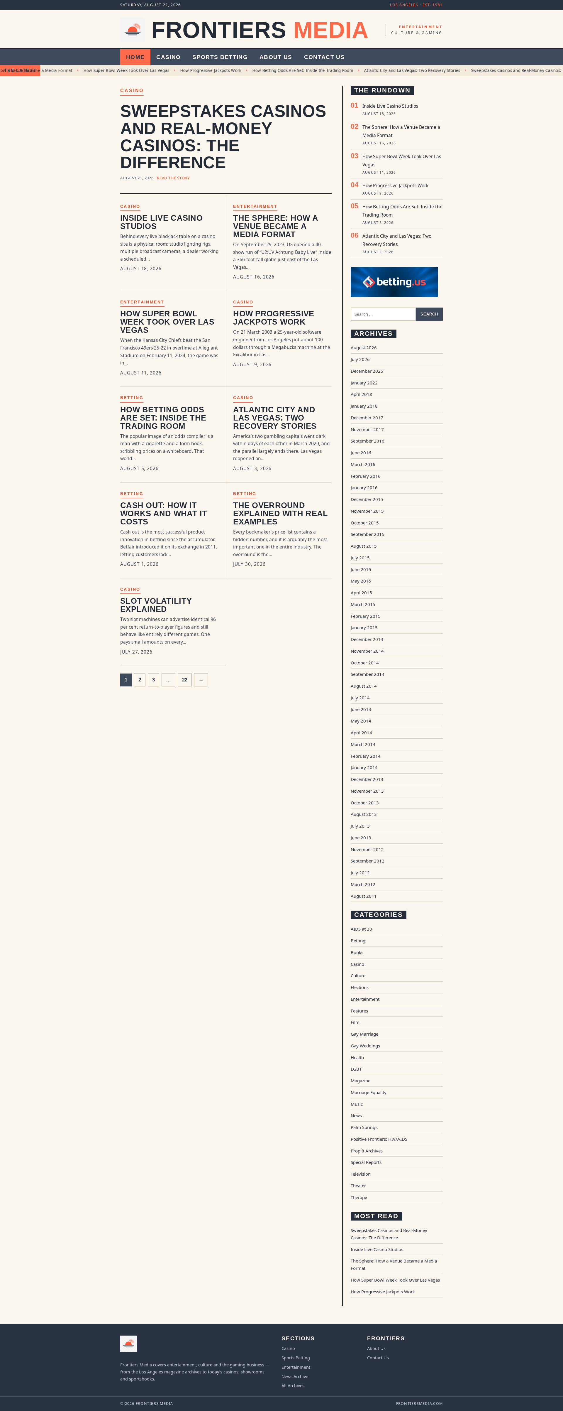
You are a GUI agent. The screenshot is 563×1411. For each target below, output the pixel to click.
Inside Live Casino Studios (161, 222)
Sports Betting (220, 57)
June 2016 (361, 452)
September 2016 (367, 441)
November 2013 (367, 791)
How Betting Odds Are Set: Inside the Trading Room (285, 70)
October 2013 (365, 803)
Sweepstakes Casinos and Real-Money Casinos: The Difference (223, 137)
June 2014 (361, 709)
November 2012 (367, 849)
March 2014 (363, 744)
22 (184, 680)
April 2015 (361, 592)
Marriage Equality (368, 1092)
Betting (131, 398)
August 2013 (364, 814)
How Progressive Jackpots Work (193, 70)
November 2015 (367, 511)
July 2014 (360, 698)
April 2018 (361, 394)
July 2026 (360, 359)
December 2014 (367, 639)
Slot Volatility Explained (156, 605)
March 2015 (363, 604)
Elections (360, 987)
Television (361, 1174)
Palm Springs (364, 1127)
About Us (276, 57)
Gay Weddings (365, 1046)
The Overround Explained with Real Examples (280, 513)
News (356, 1115)
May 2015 (361, 581)
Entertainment (255, 206)
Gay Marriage (364, 1034)
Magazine (360, 1080)
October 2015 (365, 523)
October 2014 (365, 663)
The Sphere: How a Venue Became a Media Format (275, 226)
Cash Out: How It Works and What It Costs (163, 513)
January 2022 (364, 383)
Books (357, 952)
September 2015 (367, 534)
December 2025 (367, 371)
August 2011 (364, 896)
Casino (168, 57)
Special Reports (366, 1162)
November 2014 (367, 651)
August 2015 (364, 546)
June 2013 (361, 837)
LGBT (356, 1069)
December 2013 (367, 779)
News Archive (295, 1376)
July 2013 (360, 826)
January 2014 (364, 767)
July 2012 (360, 872)
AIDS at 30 (361, 929)
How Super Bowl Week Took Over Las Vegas (109, 70)
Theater (358, 1186)
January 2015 (364, 627)
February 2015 (366, 616)
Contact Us (324, 57)
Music (357, 1104)
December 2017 (367, 418)
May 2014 (361, 721)
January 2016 (364, 487)
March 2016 (363, 464)
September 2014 (367, 674)
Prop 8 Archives (367, 1151)
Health (357, 1057)
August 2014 (364, 686)
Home (135, 57)
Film (355, 1022)
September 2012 (367, 861)
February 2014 (366, 756)
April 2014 (361, 732)
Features (359, 1011)
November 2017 (367, 429)
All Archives (293, 1385)
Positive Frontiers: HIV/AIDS (379, 1139)
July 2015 (360, 558)
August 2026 (364, 347)
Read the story (173, 177)
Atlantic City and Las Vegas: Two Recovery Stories (395, 70)
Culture (358, 975)
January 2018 (364, 406)
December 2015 (367, 499)
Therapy (359, 1197)
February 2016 (366, 476)
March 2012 (363, 884)
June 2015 (361, 569)
